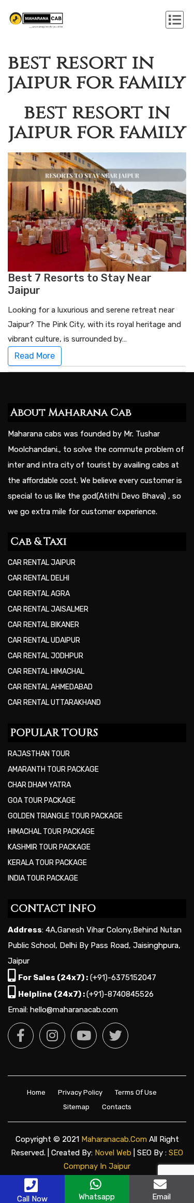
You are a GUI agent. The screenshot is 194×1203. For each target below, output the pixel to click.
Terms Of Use (136, 1092)
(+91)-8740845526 (120, 994)
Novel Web (113, 1152)
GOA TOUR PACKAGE (42, 800)
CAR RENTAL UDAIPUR (44, 640)
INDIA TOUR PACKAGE (43, 878)
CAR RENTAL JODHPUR (45, 656)
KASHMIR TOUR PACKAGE (49, 847)
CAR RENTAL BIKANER (43, 624)
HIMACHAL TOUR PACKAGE (51, 831)
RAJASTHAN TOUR (39, 753)
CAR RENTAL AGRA (39, 593)
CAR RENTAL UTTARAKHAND (54, 702)
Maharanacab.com (114, 1139)
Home (36, 1092)
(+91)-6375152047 (123, 977)
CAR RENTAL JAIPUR (42, 562)
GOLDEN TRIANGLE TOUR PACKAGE (65, 816)
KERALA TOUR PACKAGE (47, 862)
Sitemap (76, 1107)
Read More (34, 356)
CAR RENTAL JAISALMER (48, 609)
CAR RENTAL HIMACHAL (46, 671)
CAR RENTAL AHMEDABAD (50, 687)
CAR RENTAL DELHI (38, 578)
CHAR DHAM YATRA (39, 785)
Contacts (116, 1107)
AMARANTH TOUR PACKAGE (53, 769)
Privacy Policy (80, 1092)
